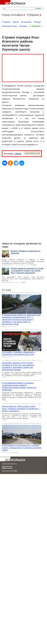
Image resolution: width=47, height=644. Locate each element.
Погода (37, 22)
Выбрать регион (7, 468)
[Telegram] (16, 163)
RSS (16, 471)
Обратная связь (7, 466)
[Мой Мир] (21, 163)
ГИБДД (18, 153)
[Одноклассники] (10, 163)
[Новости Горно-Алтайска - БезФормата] (13, 2)
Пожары (23, 26)
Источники (26, 22)
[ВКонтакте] (4, 163)
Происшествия (9, 26)
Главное (6, 22)
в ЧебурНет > (36, 26)
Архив (16, 22)
